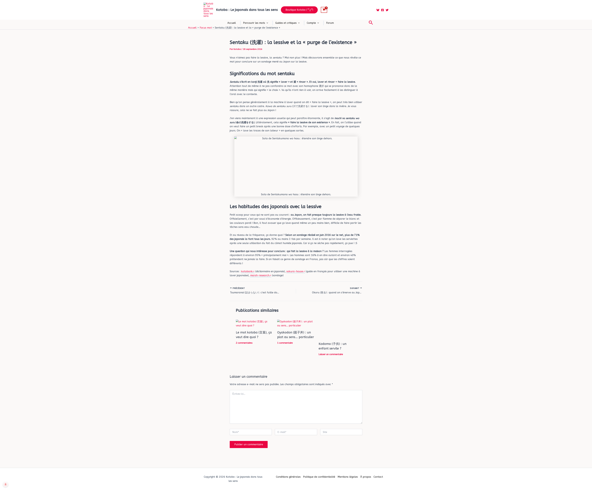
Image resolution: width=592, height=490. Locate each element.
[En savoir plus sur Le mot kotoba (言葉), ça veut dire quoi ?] (254, 323)
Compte (311, 22)
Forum (330, 22)
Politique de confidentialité (319, 476)
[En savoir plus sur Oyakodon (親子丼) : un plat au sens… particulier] (296, 323)
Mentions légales (348, 476)
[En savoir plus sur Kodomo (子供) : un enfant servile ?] (337, 329)
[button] (299, 9)
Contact (378, 476)
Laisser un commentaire (331, 354)
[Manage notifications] (5, 484)
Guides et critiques (286, 22)
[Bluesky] (377, 10)
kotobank (247, 271)
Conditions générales (288, 476)
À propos (365, 476)
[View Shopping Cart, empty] (324, 10)
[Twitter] (387, 10)
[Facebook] (382, 10)
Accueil (231, 22)
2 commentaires (244, 343)
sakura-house (294, 271)
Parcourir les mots (254, 22)
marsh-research (259, 275)
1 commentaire (285, 343)
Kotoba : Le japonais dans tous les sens (247, 10)
